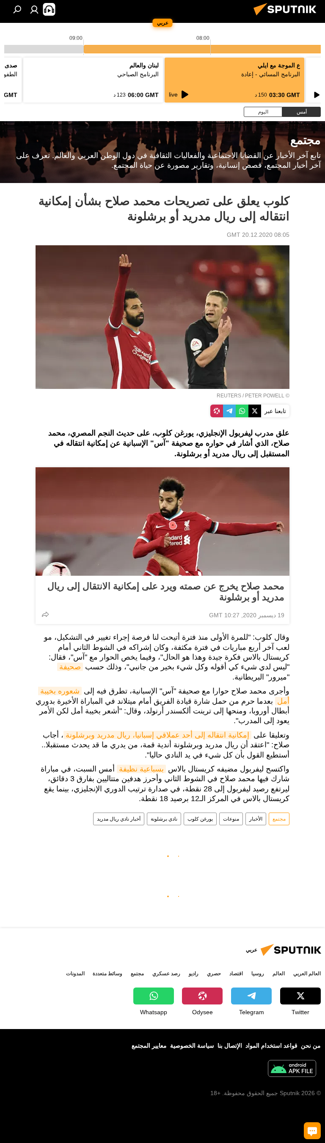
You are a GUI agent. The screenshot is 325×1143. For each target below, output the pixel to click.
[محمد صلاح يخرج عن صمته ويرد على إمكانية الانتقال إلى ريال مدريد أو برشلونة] (162, 521)
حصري (214, 974)
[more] (45, 614)
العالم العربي (307, 974)
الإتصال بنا (230, 1045)
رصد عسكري (166, 974)
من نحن (311, 1045)
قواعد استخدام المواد (271, 1045)
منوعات (231, 819)
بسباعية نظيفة (141, 769)
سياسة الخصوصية (192, 1045)
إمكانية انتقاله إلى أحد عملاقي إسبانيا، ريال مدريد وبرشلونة (157, 735)
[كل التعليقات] (312, 1130)
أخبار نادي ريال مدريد (118, 819)
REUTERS (229, 396)
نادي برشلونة (164, 819)
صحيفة (70, 667)
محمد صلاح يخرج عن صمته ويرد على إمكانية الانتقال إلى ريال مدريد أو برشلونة (165, 591)
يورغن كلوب (200, 819)
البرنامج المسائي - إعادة (270, 74)
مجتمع (279, 819)
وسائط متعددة (107, 974)
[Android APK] (292, 1069)
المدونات (75, 974)
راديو (193, 974)
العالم (279, 974)
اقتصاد (236, 974)
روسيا (257, 974)
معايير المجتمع (149, 1045)
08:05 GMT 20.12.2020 (258, 234)
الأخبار (255, 819)
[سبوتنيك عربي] (287, 16)
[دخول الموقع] (34, 9)
